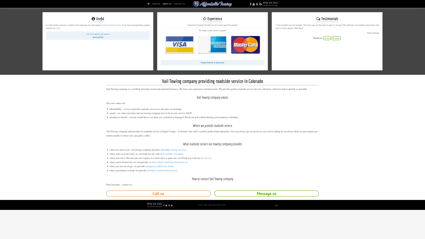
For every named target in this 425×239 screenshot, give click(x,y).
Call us (158, 193)
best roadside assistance (172, 153)
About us (167, 4)
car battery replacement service (162, 170)
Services (156, 4)
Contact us (179, 4)
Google (337, 38)
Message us (266, 193)
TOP (276, 205)
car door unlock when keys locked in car (168, 162)
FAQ (58, 28)
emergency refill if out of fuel (159, 166)
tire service (206, 158)
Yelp (327, 38)
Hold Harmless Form (112, 25)
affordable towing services (173, 149)
